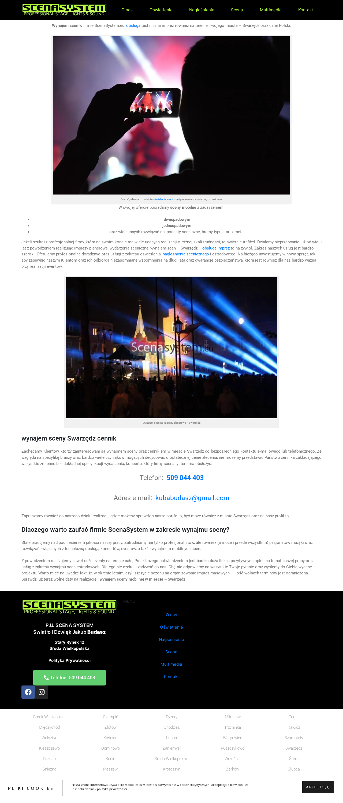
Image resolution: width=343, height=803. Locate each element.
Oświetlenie (161, 9)
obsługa (133, 25)
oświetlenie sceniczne (165, 199)
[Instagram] (41, 692)
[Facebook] (28, 692)
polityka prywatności (112, 789)
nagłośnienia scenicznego (186, 254)
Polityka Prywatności (70, 660)
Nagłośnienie (201, 9)
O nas (127, 9)
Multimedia (271, 9)
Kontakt (305, 9)
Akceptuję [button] (318, 787)
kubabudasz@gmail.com (192, 498)
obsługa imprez (215, 248)
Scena (237, 9)
